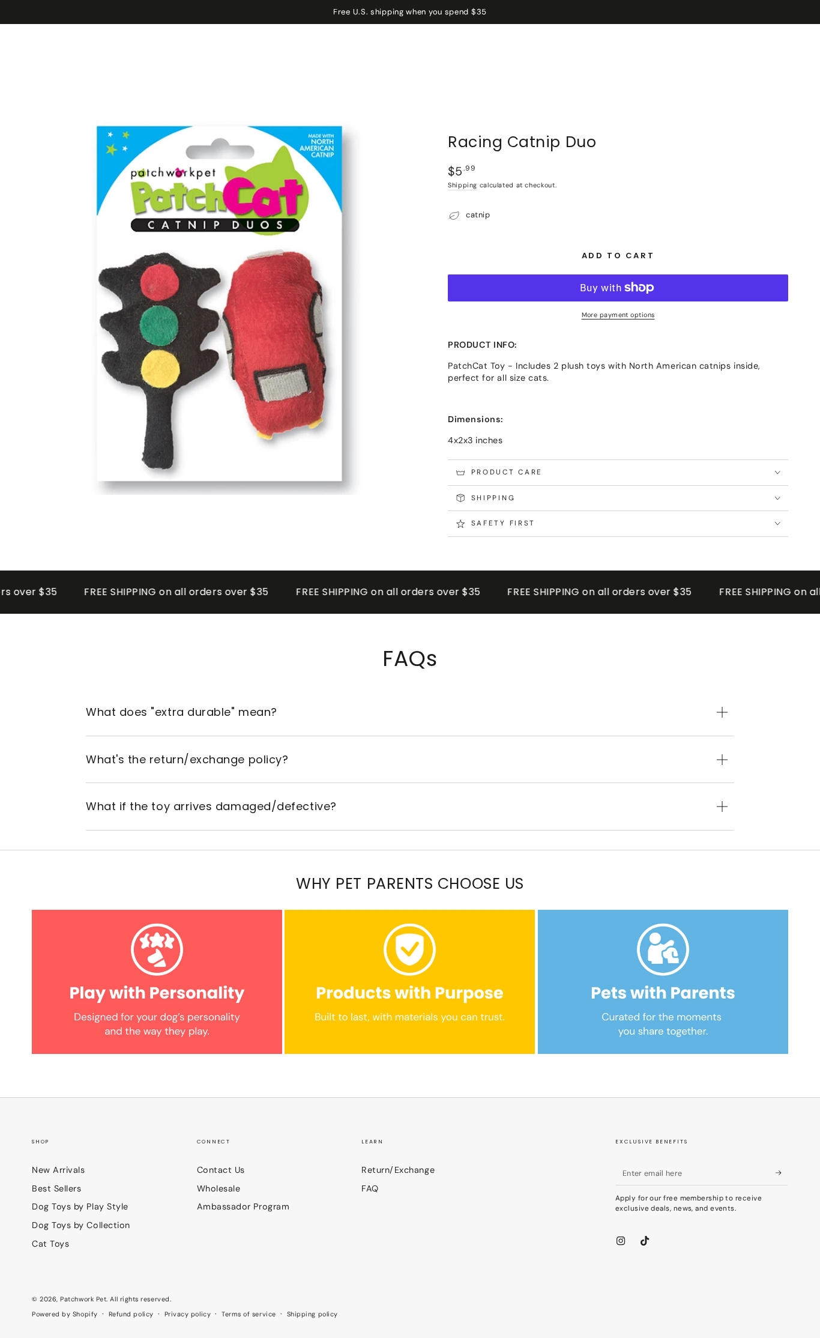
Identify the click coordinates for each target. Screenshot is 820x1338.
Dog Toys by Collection (81, 1225)
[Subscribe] (782, 1173)
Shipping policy (312, 1314)
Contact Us (221, 1169)
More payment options (618, 314)
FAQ (370, 1188)
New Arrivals (58, 1169)
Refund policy (131, 1314)
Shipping (462, 185)
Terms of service (249, 1314)
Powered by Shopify (65, 1314)
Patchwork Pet (83, 1299)
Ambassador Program (243, 1206)
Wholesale (219, 1188)
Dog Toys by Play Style (80, 1206)
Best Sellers (56, 1188)
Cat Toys (50, 1243)
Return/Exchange (398, 1169)
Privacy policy (187, 1314)
